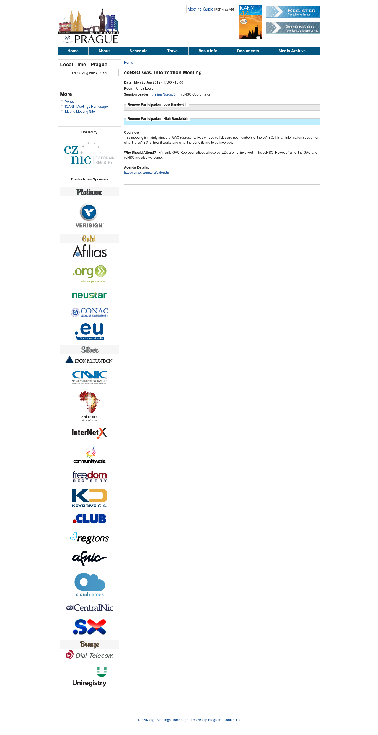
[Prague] (89, 42)
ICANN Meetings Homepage (86, 106)
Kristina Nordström (164, 94)
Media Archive (292, 50)
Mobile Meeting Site (80, 111)
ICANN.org (146, 719)
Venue (70, 101)
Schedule (138, 50)
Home (73, 50)
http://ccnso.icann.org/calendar (147, 172)
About (104, 50)
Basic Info (208, 50)
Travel (173, 50)
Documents (248, 50)
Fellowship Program (206, 719)
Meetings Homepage (172, 719)
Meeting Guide (200, 9)
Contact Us (232, 719)
